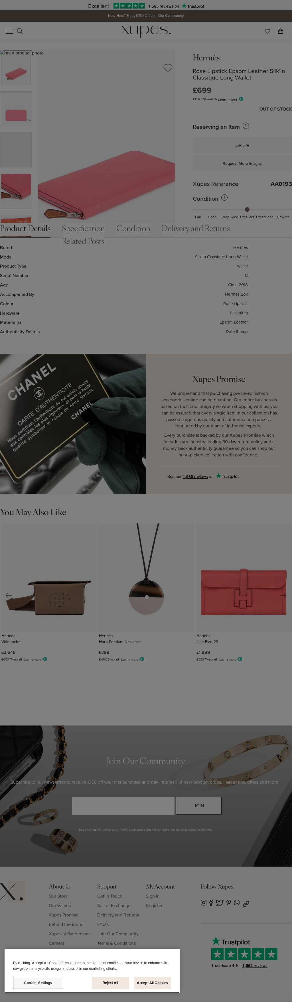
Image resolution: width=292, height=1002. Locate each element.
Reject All (110, 982)
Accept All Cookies (152, 982)
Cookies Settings (38, 982)
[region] (92, 971)
